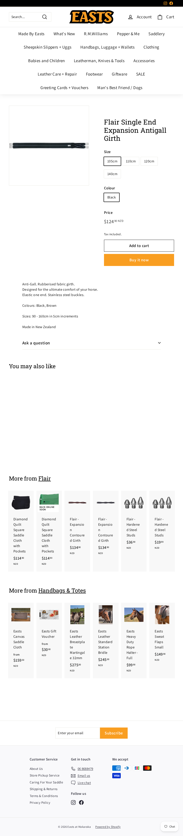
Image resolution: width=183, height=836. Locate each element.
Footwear (94, 74)
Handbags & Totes (62, 590)
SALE (140, 74)
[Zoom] (49, 145)
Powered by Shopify (108, 827)
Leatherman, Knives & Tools (99, 60)
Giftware (119, 74)
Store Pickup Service (45, 775)
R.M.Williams (96, 33)
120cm (149, 161)
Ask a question (36, 342)
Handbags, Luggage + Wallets (107, 47)
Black (111, 197)
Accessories (144, 60)
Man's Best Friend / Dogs (120, 87)
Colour (109, 188)
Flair (44, 478)
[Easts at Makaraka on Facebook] (81, 802)
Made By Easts (31, 33)
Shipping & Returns (44, 789)
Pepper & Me (128, 33)
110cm (131, 161)
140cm (112, 174)
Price (108, 212)
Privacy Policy (40, 802)
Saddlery (156, 33)
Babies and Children (46, 60)
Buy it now (139, 259)
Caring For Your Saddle (46, 782)
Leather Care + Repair (57, 74)
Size (107, 151)
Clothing (151, 47)
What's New (64, 33)
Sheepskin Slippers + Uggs (47, 47)
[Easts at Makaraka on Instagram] (73, 802)
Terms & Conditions (44, 796)
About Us (36, 769)
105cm (112, 161)
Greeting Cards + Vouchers (64, 87)
